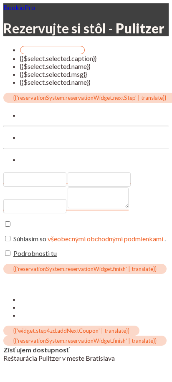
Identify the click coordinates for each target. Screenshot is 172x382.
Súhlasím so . (89, 239)
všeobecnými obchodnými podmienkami (106, 239)
